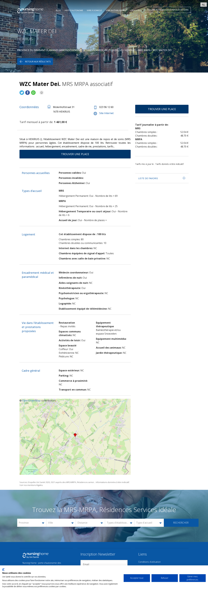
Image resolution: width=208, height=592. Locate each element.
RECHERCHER (181, 522)
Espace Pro (136, 10)
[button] (32, 523)
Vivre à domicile (94, 10)
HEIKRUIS (130, 50)
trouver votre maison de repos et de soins (167, 10)
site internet (106, 113)
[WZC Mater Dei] (21, 91)
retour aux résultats (38, 61)
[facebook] (27, 91)
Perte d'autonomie (74, 10)
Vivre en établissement (116, 10)
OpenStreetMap (31, 400)
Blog (58, 10)
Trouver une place (75, 154)
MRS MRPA (144, 50)
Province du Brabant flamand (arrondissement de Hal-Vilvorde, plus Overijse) (70, 50)
